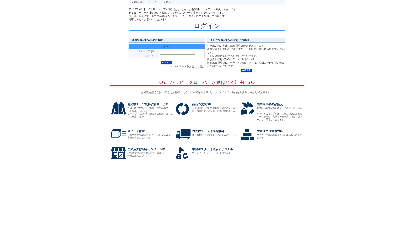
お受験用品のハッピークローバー (146, 2)
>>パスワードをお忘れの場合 (188, 66)
